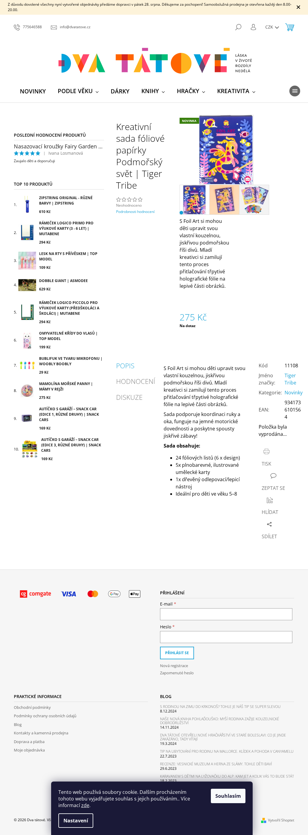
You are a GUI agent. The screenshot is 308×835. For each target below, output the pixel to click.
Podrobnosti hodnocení (135, 211)
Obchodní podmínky (32, 707)
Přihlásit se (177, 652)
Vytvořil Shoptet (281, 820)
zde (85, 805)
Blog (18, 724)
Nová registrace (174, 665)
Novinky (294, 392)
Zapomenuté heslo (177, 673)
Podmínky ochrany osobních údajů (45, 715)
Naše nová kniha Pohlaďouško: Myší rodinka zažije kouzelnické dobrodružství (219, 721)
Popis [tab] (125, 365)
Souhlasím (228, 796)
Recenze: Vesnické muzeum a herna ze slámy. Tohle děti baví (216, 764)
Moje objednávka (29, 750)
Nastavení (75, 820)
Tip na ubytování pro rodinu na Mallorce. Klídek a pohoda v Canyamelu (227, 751)
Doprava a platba (29, 741)
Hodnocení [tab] (135, 381)
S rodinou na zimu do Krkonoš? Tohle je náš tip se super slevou (220, 707)
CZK (269, 27)
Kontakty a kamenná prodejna (41, 733)
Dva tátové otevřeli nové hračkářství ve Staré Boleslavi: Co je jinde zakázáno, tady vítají (223, 737)
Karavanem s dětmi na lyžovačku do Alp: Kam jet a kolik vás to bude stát (227, 776)
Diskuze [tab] (129, 397)
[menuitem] (33, 91)
